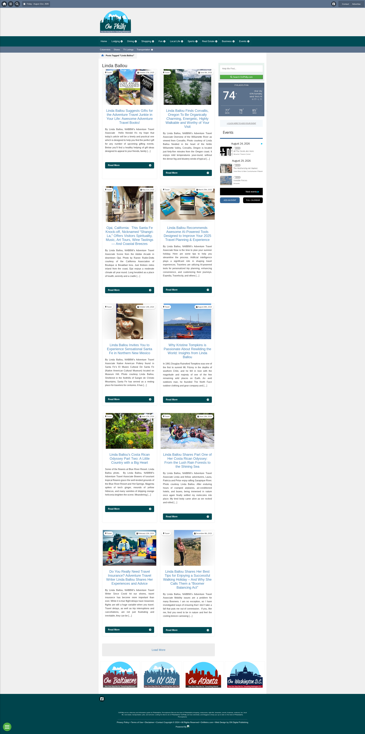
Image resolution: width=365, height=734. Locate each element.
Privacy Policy (123, 722)
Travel (109, 73)
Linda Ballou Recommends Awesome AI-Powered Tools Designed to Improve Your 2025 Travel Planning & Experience (187, 234)
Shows (117, 49)
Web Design (220, 722)
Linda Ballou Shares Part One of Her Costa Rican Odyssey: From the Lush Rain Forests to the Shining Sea (187, 460)
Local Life (175, 41)
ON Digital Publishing (238, 722)
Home (104, 41)
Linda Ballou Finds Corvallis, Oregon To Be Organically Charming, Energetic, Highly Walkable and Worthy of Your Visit (187, 119)
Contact (345, 4)
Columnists (105, 49)
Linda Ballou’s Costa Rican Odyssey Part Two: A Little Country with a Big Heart (130, 458)
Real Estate (208, 41)
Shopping (146, 41)
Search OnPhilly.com (242, 77)
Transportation (143, 49)
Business (227, 41)
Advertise (356, 4)
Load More (158, 649)
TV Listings (128, 49)
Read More (114, 165)
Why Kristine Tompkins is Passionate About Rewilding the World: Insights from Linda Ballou (187, 351)
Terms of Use (137, 722)
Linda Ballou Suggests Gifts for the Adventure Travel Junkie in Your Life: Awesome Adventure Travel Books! (129, 117)
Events (243, 41)
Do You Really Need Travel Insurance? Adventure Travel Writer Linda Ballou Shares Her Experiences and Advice (129, 577)
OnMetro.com (207, 722)
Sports (191, 41)
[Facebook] (333, 3)
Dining (130, 41)
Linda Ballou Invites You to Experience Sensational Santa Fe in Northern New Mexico (129, 349)
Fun (161, 41)
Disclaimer (149, 722)
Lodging (115, 41)
